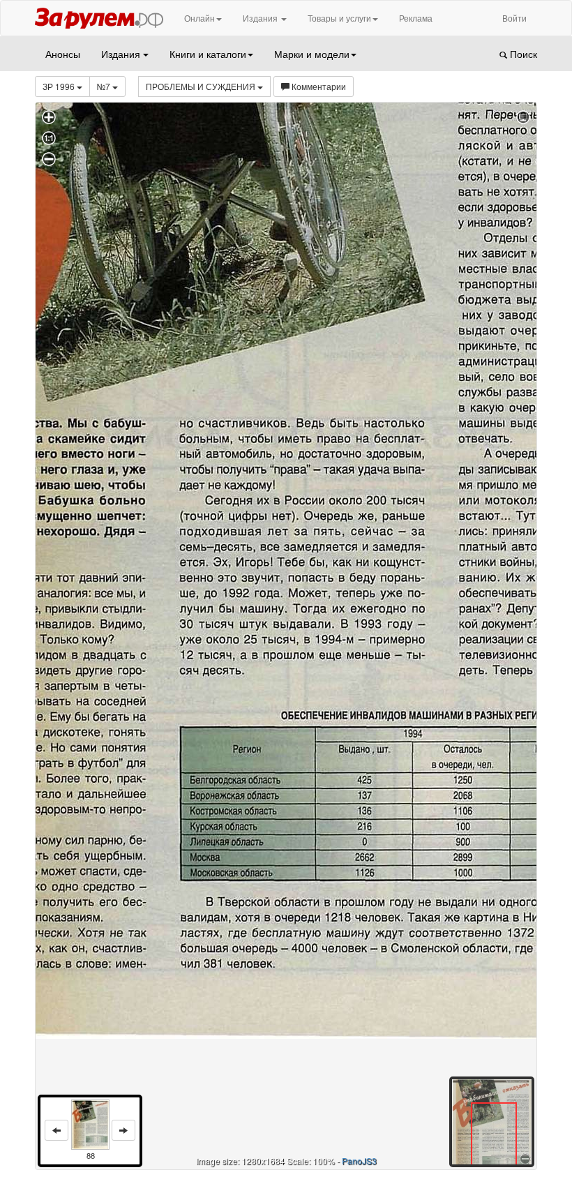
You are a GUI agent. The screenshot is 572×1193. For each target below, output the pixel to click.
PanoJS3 (359, 1160)
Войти (514, 18)
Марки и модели (311, 54)
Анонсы (62, 54)
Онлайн (199, 18)
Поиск (522, 54)
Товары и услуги (339, 18)
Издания (261, 18)
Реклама (415, 18)
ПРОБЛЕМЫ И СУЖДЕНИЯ (201, 86)
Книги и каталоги (208, 54)
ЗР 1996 (60, 86)
